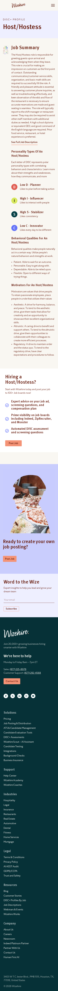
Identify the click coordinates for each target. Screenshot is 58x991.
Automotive (10, 823)
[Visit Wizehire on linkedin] (19, 696)
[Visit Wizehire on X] (12, 696)
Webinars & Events (13, 909)
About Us (8, 929)
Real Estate (9, 818)
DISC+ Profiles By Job (15, 900)
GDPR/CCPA (10, 871)
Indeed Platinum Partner (16, 943)
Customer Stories (13, 895)
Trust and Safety (12, 875)
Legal (6, 805)
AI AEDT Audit (11, 866)
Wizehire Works (12, 914)
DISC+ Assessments (14, 737)
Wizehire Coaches (13, 785)
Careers (8, 934)
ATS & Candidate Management (20, 728)
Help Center (10, 775)
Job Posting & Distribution (17, 723)
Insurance (9, 809)
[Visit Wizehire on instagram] (26, 696)
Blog (6, 891)
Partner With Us (12, 948)
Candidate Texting (13, 746)
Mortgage (9, 841)
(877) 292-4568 (32, 673)
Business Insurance (13, 760)
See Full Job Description (24, 142)
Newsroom (9, 938)
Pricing (7, 718)
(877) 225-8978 (18, 669)
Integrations (10, 751)
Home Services (11, 837)
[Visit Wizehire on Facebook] (6, 696)
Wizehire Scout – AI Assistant (19, 742)
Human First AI (11, 957)
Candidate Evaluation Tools (18, 732)
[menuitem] (29, 719)
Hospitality (9, 800)
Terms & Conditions (14, 857)
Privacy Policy (11, 862)
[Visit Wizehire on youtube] (33, 696)
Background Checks (14, 755)
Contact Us (9, 952)
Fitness (7, 832)
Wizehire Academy (13, 780)
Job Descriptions (12, 905)
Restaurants (10, 814)
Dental (7, 828)
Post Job (13, 443)
